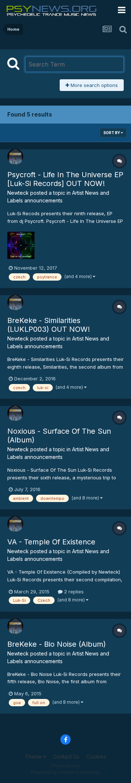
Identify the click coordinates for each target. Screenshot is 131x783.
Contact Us (66, 756)
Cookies (96, 756)
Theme (34, 756)
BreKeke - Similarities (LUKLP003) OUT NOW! (48, 325)
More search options (93, 85)
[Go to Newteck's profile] (15, 157)
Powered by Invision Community (65, 772)
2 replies (73, 591)
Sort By (112, 132)
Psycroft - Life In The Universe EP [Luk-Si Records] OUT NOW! (65, 179)
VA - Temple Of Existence (51, 541)
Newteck (18, 193)
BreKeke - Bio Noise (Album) (56, 644)
